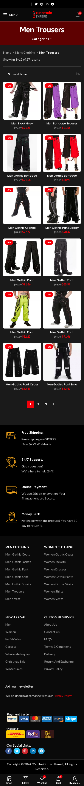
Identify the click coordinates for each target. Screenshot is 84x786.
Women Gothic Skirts (58, 584)
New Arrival (15, 617)
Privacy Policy (53, 669)
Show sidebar (17, 74)
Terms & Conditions (57, 646)
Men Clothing (17, 547)
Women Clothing (58, 547)
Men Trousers (14, 591)
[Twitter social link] (36, 4)
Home (7, 52)
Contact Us (52, 632)
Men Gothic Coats (17, 554)
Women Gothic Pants (58, 576)
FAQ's (48, 639)
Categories (40, 38)
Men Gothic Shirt (16, 576)
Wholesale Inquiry (17, 654)
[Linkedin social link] (47, 4)
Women (10, 632)
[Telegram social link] (52, 4)
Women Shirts (53, 591)
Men (8, 624)
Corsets (10, 646)
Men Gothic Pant (16, 569)
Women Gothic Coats (58, 554)
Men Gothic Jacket (18, 562)
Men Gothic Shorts (18, 584)
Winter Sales (14, 669)
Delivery (49, 654)
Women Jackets (55, 562)
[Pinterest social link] (42, 4)
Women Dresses (55, 569)
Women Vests (53, 599)
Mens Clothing (25, 52)
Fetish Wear (13, 639)
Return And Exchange (59, 661)
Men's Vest (12, 599)
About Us (50, 624)
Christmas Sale (15, 661)
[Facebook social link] (31, 4)
